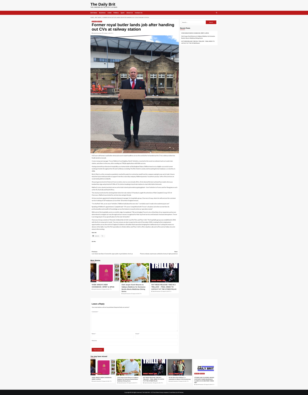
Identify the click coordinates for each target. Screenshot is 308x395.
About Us (129, 13)
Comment (95, 311)
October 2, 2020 (107, 33)
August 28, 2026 (106, 289)
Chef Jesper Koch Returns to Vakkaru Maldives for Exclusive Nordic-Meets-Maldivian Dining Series (198, 37)
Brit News (93, 13)
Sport (122, 13)
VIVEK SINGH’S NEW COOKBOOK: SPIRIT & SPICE (195, 33)
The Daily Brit (102, 4)
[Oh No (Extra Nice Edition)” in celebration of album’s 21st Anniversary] (179, 367)
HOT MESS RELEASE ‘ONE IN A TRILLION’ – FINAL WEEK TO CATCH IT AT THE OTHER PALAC (163, 287)
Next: (159, 252)
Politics (116, 13)
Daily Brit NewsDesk (97, 33)
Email (137, 333)
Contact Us (138, 13)
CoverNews (172, 392)
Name (94, 333)
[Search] (217, 12)
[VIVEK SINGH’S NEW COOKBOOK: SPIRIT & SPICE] (104, 272)
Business (102, 13)
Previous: (112, 252)
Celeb (109, 13)
